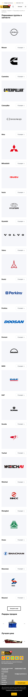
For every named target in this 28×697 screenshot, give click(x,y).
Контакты (4, 682)
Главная (4, 10)
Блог (3, 673)
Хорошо (14, 694)
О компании (5, 671)
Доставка (4, 676)
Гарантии (4, 678)
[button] (3, 623)
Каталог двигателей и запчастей (7, 669)
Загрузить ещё (14, 608)
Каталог (10, 10)
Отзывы (4, 680)
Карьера (4, 684)
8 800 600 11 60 (19, 2)
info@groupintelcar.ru (8, 2)
